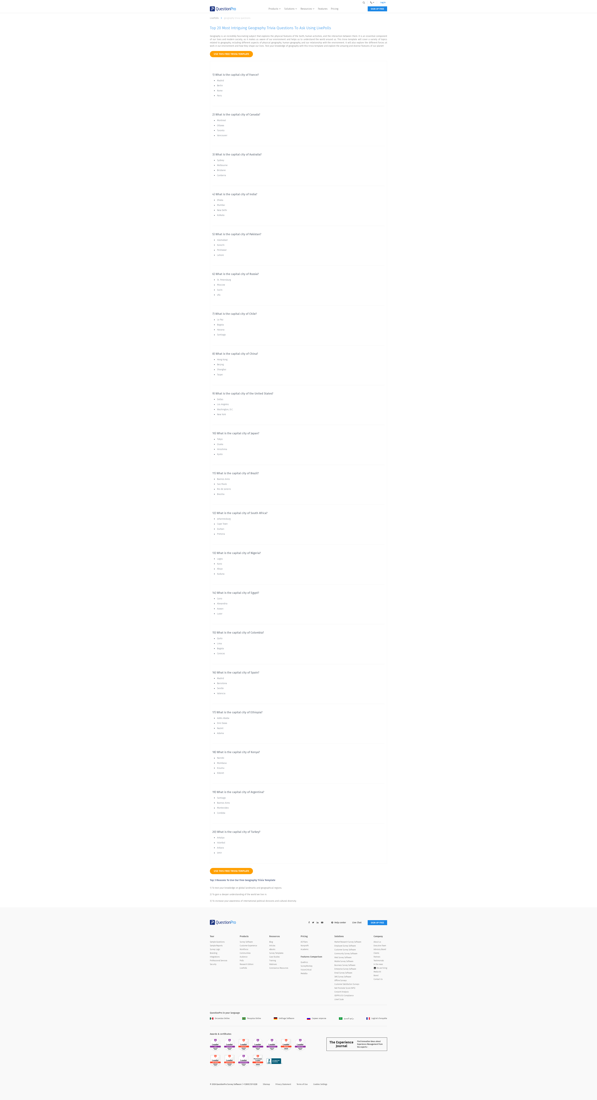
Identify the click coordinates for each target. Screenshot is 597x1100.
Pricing (334, 8)
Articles (272, 946)
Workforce (244, 949)
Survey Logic (215, 949)
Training (272, 960)
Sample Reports (216, 946)
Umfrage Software (286, 1018)
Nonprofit (305, 946)
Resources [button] (306, 8)
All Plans (304, 942)
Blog (271, 942)
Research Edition (246, 964)
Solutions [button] (289, 8)
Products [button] (273, 8)
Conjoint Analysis (341, 992)
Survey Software (246, 942)
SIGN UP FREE (377, 9)
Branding (213, 953)
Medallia (304, 973)
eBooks (272, 949)
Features (322, 8)
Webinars (273, 964)
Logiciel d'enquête (379, 1018)
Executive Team (380, 946)
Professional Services (218, 960)
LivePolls (214, 18)
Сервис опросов (319, 1018)
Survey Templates (276, 953)
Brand (376, 975)
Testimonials (379, 960)
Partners (377, 957)
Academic (305, 949)
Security (213, 964)
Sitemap (266, 1084)
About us (377, 942)
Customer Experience (248, 946)
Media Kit (377, 972)
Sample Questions (217, 942)
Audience (243, 957)
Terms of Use (302, 1084)
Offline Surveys (340, 980)
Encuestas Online (222, 1018)
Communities (245, 953)
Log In (383, 2)
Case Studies (274, 957)
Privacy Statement (283, 1084)
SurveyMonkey (306, 966)
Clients (376, 953)
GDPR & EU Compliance (344, 995)
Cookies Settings (320, 1084)
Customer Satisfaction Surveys (346, 984)
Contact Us (378, 979)
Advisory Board (380, 949)
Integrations (215, 957)
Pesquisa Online (254, 1018)
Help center (340, 922)
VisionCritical (306, 970)
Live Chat (356, 922)
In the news (378, 964)
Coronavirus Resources (278, 968)
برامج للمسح (349, 1018)
